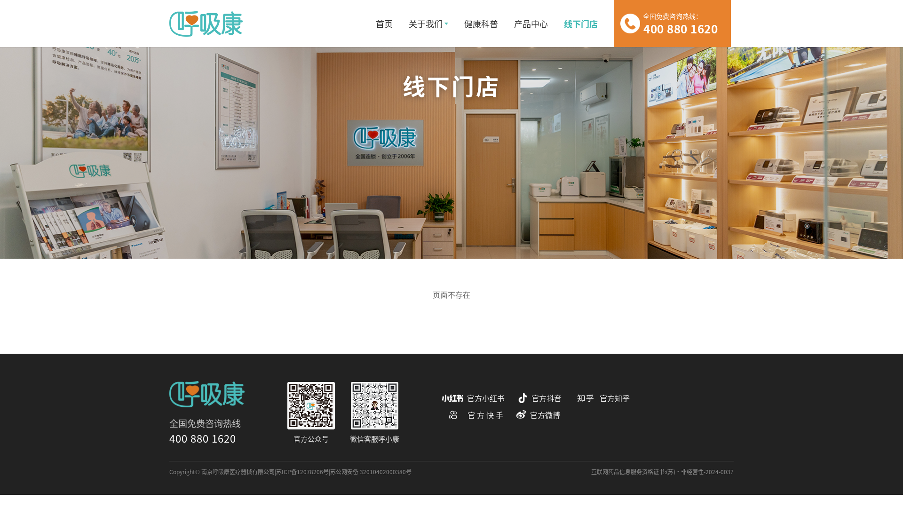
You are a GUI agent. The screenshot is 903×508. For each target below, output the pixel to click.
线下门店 (581, 23)
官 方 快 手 (485, 415)
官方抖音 (546, 398)
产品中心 (531, 23)
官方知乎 (615, 398)
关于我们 (426, 23)
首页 (384, 23)
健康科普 (481, 23)
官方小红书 (486, 398)
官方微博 (545, 415)
